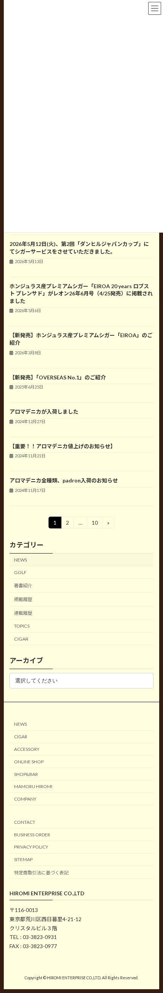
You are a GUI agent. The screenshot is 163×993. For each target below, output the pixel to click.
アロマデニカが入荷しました (43, 411)
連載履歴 (23, 613)
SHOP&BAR (26, 774)
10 (94, 523)
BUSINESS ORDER (32, 834)
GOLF (20, 572)
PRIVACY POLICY (31, 847)
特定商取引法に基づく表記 (41, 873)
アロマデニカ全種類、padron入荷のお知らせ (63, 480)
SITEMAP (23, 859)
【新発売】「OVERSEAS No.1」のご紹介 (57, 377)
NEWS (20, 560)
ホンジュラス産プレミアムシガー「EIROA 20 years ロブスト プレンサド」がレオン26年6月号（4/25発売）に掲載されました (81, 293)
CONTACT (24, 822)
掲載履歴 (23, 599)
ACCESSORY (26, 749)
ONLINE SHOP (29, 761)
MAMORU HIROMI (33, 786)
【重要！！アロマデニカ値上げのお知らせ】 (62, 446)
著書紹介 (23, 586)
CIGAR (21, 638)
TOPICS (22, 626)
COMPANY (25, 799)
